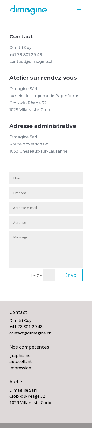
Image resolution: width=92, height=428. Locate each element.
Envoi (71, 275)
